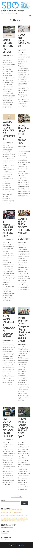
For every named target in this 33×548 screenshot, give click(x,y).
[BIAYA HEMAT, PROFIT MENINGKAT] (24, 29)
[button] (30, 15)
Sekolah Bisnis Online (12, 10)
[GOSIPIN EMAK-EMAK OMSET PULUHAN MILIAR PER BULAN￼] (24, 213)
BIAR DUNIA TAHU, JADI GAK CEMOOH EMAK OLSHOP (8, 427)
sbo (4, 58)
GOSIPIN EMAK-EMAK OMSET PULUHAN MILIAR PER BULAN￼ (24, 228)
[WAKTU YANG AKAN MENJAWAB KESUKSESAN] (9, 116)
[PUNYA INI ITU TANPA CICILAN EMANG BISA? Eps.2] (24, 412)
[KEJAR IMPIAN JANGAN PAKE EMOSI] (9, 31)
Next (19, 496)
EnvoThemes (20, 545)
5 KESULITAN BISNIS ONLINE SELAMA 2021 (8, 228)
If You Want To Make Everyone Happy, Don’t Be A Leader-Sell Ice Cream (24, 329)
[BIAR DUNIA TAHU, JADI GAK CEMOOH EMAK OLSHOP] (9, 412)
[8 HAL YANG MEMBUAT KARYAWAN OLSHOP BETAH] (9, 310)
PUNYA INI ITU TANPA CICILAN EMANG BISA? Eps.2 (23, 427)
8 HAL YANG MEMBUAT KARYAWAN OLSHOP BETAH (9, 326)
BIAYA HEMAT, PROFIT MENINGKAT (24, 40)
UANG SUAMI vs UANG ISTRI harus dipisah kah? (23, 134)
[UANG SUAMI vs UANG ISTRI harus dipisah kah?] (24, 118)
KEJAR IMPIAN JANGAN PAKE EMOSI (8, 46)
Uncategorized (5, 539)
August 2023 (4, 533)
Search (3, 500)
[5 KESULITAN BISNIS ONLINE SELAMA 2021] (9, 214)
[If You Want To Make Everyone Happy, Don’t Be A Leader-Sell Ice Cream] (24, 311)
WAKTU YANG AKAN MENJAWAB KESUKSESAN (9, 130)
